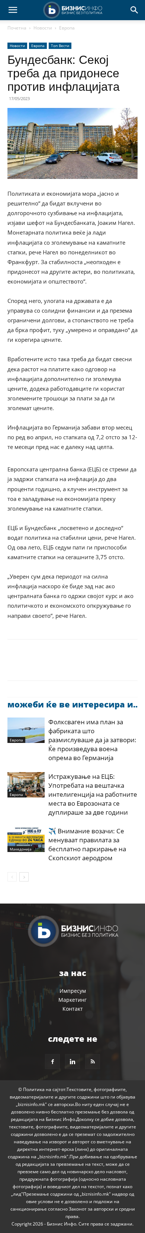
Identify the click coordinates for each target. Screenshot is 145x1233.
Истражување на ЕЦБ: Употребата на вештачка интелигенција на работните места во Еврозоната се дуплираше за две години (92, 794)
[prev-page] (12, 877)
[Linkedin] (83, 665)
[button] (13, 10)
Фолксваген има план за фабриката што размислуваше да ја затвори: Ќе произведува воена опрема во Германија (92, 740)
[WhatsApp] (66, 665)
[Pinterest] (49, 665)
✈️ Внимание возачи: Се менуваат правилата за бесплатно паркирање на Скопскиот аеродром (87, 844)
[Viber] (100, 665)
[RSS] (92, 1061)
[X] (32, 665)
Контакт (72, 1008)
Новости (42, 28)
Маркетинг (72, 999)
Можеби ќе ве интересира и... (73, 704)
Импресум (72, 990)
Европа (67, 28)
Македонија (21, 849)
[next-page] (24, 877)
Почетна (16, 28)
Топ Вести (60, 45)
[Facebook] (14, 665)
